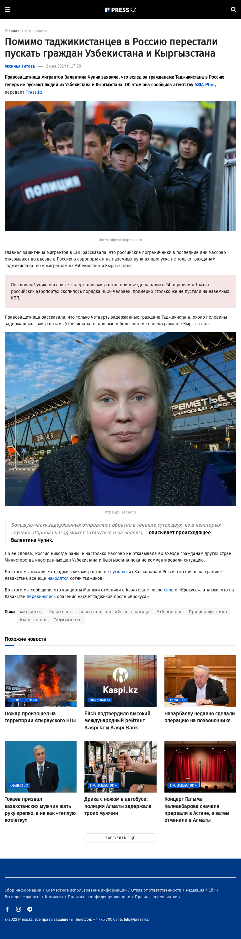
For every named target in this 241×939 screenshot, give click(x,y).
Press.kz (33, 92)
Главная (12, 31)
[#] (121, 9)
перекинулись (41, 596)
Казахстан (60, 611)
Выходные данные (23, 896)
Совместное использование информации (87, 890)
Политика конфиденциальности (99, 896)
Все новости (36, 31)
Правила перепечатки (157, 896)
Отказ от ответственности (156, 890)
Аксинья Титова (20, 66)
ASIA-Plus (205, 84)
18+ (213, 890)
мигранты (31, 611)
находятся (58, 578)
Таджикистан (68, 620)
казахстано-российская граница (114, 611)
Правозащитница (208, 611)
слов (169, 590)
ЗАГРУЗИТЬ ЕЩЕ (120, 838)
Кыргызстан (33, 620)
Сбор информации (23, 890)
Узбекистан (169, 611)
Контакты (54, 896)
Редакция (195, 890)
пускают (118, 571)
